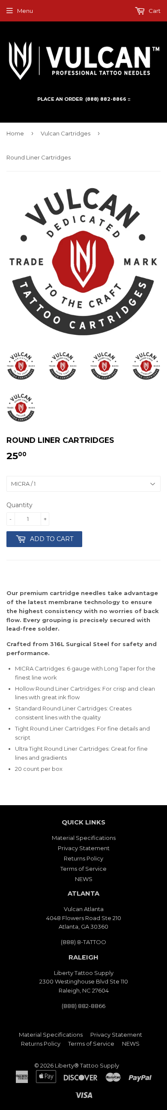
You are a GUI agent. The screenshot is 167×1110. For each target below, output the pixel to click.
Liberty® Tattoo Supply (87, 1065)
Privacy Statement (84, 848)
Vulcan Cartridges (65, 133)
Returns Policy (83, 858)
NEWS (83, 878)
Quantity (19, 505)
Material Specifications (84, 837)
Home (15, 133)
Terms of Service (83, 868)
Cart (154, 10)
